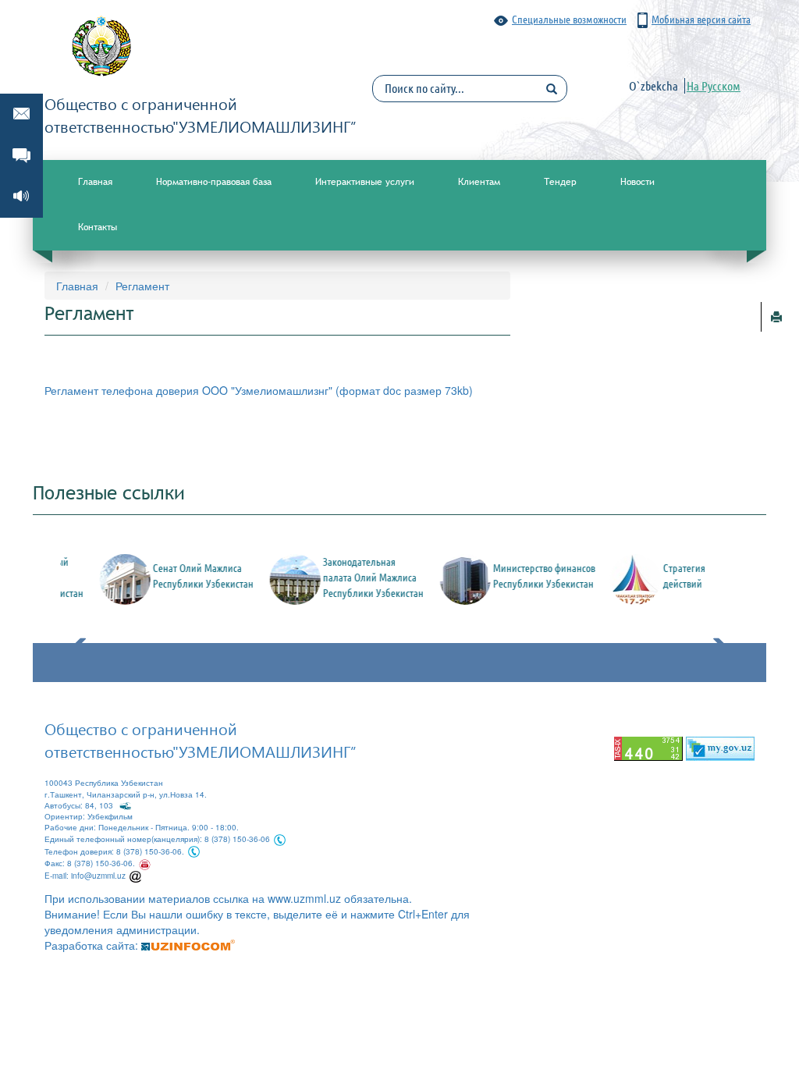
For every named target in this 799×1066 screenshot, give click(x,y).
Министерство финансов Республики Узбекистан (523, 576)
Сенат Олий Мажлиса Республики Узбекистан (182, 576)
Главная (95, 182)
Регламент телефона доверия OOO (137, 390)
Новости (637, 182)
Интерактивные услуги (364, 182)
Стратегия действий (663, 576)
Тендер (560, 182)
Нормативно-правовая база (214, 182)
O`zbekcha (653, 86)
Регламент (142, 285)
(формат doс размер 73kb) (404, 390)
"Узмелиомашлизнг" (283, 390)
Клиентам (479, 182)
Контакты (97, 227)
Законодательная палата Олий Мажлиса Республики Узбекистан (352, 577)
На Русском (713, 86)
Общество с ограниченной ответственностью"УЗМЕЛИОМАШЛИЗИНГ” (200, 739)
